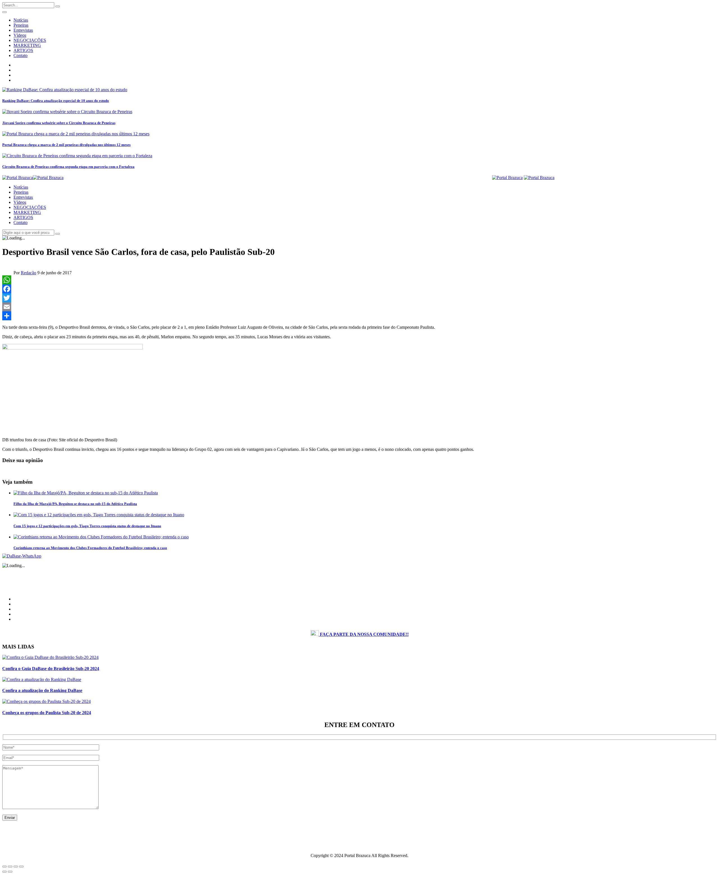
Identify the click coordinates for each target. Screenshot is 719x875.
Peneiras (20, 25)
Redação (28, 272)
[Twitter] (359, 297)
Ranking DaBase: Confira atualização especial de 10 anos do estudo (55, 101)
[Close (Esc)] (4, 866)
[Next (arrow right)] (10, 871)
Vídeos (19, 35)
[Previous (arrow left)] (4, 871)
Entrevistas (23, 30)
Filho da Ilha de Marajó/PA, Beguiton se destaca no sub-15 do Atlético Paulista (75, 504)
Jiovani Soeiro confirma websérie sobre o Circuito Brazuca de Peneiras (58, 123)
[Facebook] (359, 288)
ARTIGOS (23, 50)
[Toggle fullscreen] (15, 866)
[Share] (359, 315)
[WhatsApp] (359, 279)
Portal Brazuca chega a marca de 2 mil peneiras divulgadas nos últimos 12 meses (66, 145)
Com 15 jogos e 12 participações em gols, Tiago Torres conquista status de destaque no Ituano (87, 526)
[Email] (359, 306)
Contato (20, 55)
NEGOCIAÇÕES (29, 40)
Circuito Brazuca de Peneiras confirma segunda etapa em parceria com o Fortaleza (68, 167)
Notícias (20, 20)
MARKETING (27, 45)
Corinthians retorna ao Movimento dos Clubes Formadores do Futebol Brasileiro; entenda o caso (90, 548)
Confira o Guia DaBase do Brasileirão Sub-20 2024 (50, 668)
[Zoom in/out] (21, 866)
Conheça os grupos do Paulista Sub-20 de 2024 (46, 712)
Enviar (9, 817)
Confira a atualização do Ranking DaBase (42, 690)
